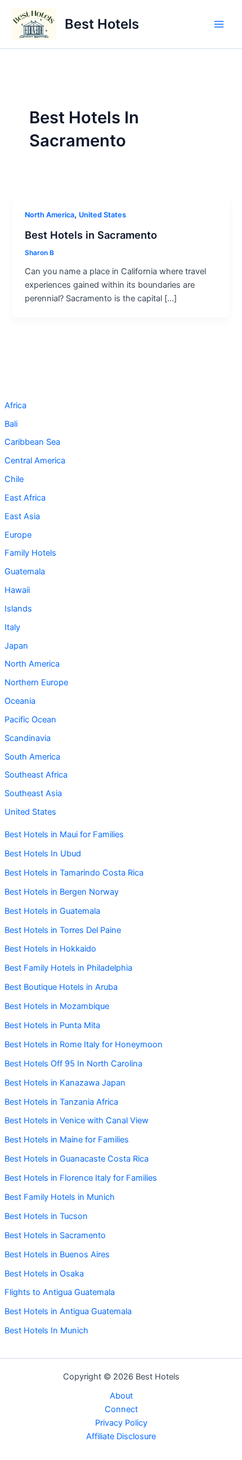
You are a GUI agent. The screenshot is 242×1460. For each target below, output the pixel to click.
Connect (121, 1409)
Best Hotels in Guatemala (52, 911)
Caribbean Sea (32, 442)
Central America (35, 461)
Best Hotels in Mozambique (57, 1006)
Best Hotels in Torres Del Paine (63, 930)
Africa (15, 405)
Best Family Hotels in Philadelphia (68, 968)
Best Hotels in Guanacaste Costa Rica (77, 1159)
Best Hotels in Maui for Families (64, 834)
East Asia (22, 516)
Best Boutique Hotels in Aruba (61, 987)
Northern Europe (36, 682)
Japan (16, 646)
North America (32, 664)
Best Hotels (102, 24)
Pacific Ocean (30, 720)
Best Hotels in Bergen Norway (62, 892)
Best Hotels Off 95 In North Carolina (73, 1064)
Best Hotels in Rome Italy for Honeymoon (84, 1044)
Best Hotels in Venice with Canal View (78, 1120)
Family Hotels (30, 553)
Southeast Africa (36, 775)
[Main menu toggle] (219, 24)
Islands (18, 609)
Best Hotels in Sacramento (55, 1235)
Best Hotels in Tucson (46, 1216)
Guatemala (25, 571)
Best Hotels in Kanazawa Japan (65, 1083)
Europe (18, 535)
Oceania (20, 701)
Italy (12, 627)
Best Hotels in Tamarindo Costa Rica (74, 873)
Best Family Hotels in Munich (60, 1197)
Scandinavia (28, 738)
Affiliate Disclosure (121, 1436)
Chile (14, 479)
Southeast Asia (33, 793)
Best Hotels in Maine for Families (67, 1140)
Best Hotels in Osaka (44, 1274)
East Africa (25, 498)
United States (30, 812)
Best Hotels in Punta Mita (52, 1025)
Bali (11, 424)
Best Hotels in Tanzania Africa (61, 1102)
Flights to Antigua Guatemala (60, 1292)
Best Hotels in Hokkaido (50, 949)
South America (32, 757)
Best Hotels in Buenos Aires (57, 1254)
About (121, 1396)
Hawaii (17, 590)
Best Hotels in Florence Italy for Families (81, 1178)
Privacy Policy (121, 1423)
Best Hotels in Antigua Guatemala (68, 1311)
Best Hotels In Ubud (43, 854)
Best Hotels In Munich (46, 1330)
